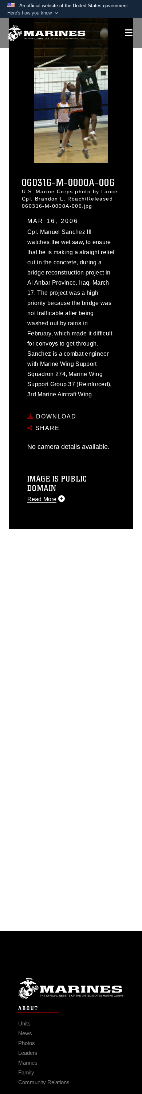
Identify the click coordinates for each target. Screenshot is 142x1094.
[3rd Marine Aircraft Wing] (46, 33)
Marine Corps (71, 988)
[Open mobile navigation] (129, 33)
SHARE (46, 428)
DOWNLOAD (55, 416)
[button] (33, 13)
